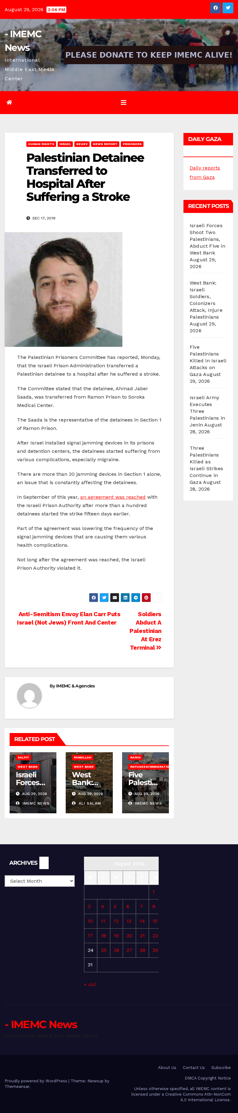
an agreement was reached (113, 497)
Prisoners (132, 144)
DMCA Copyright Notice (208, 1078)
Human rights (41, 144)
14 (142, 921)
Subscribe (221, 1067)
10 (90, 921)
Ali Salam (89, 803)
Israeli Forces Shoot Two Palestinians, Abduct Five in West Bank (207, 239)
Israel (65, 144)
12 (116, 921)
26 (116, 950)
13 (128, 921)
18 (103, 936)
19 (116, 936)
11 (103, 921)
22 (155, 936)
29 (155, 950)
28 (142, 950)
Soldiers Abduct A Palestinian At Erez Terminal (145, 631)
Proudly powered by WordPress (36, 1081)
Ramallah (82, 757)
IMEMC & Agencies (75, 686)
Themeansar (17, 1086)
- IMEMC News (41, 1024)
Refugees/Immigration (151, 766)
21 (142, 936)
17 (90, 936)
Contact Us (194, 1067)
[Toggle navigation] (123, 102)
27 (129, 950)
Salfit (23, 757)
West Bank (27, 766)
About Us (167, 1067)
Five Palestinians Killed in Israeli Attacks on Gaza (208, 360)
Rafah (135, 757)
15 (154, 921)
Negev (82, 144)
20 (129, 936)
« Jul (89, 984)
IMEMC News (35, 803)
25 (104, 950)
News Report (105, 144)
